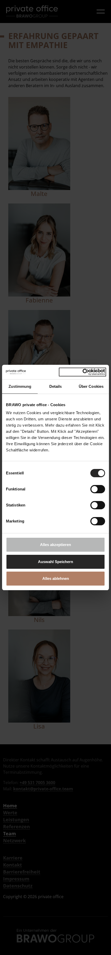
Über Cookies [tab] (91, 386)
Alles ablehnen (55, 578)
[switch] (97, 489)
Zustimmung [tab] (20, 386)
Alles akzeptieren (55, 544)
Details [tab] (55, 386)
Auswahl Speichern (55, 561)
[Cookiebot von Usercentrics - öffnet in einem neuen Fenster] (82, 372)
